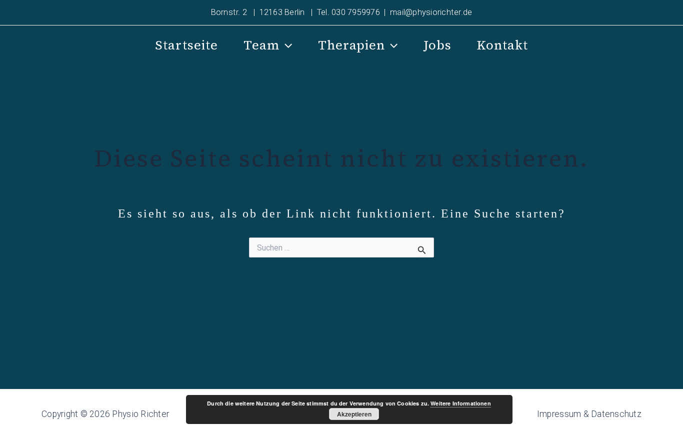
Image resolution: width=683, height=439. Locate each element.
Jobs (438, 45)
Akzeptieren (354, 414)
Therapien (351, 45)
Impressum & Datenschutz (589, 414)
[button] (286, 46)
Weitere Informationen (460, 403)
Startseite (186, 45)
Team (262, 45)
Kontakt (502, 45)
